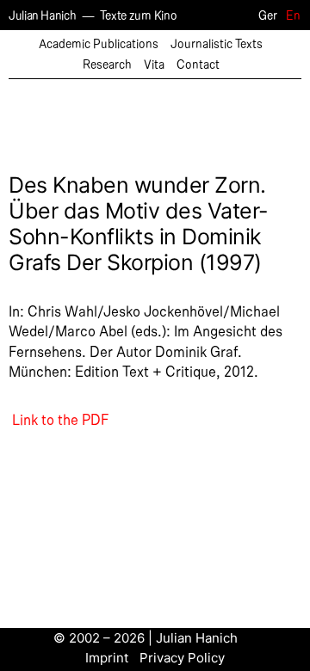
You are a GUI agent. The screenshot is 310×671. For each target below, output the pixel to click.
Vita (154, 64)
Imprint (106, 657)
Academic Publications (98, 44)
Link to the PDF (58, 420)
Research (107, 64)
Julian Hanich (42, 15)
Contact (198, 64)
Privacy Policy (182, 657)
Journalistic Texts (216, 44)
